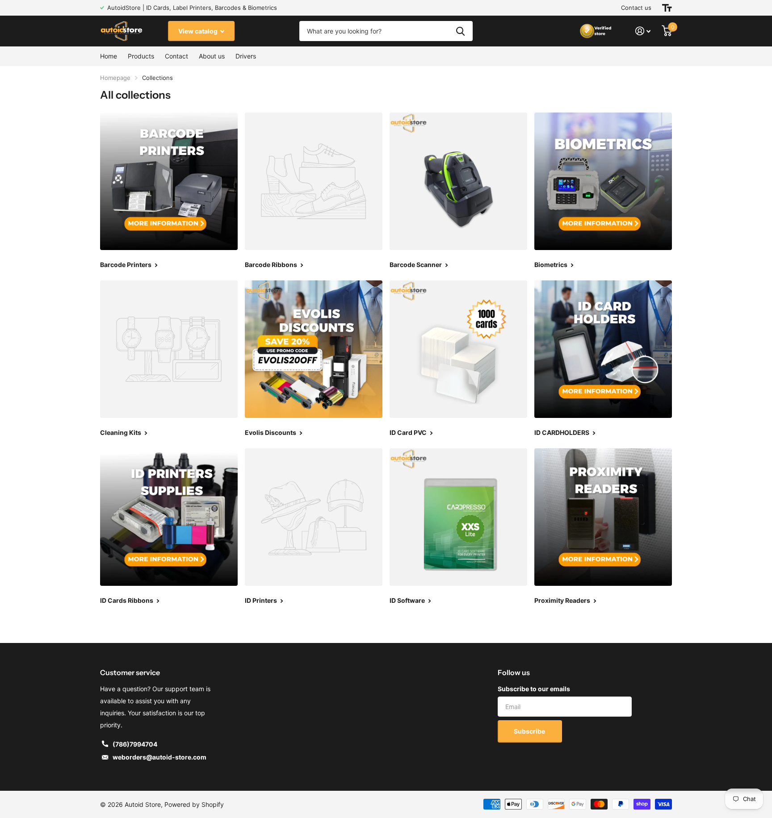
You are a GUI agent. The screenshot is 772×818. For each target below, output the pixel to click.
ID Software (408, 600)
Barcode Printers (126, 264)
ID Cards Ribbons (127, 600)
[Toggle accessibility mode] (667, 8)
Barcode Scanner (416, 264)
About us (212, 56)
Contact (176, 56)
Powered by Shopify (194, 804)
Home (108, 56)
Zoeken (460, 31)
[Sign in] (643, 31)
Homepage (115, 77)
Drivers (245, 56)
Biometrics (551, 264)
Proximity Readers (563, 600)
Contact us (636, 7)
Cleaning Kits (121, 432)
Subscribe (530, 731)
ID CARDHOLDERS (562, 432)
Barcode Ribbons (271, 264)
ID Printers (261, 600)
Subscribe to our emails (534, 689)
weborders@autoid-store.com (159, 757)
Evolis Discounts (271, 432)
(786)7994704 (135, 744)
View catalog (198, 31)
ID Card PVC (409, 432)
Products (141, 56)
